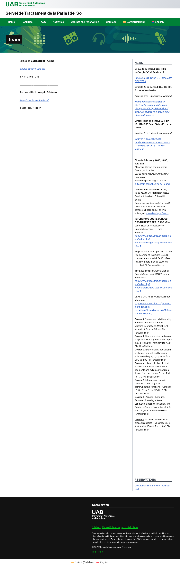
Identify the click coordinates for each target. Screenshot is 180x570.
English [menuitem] (104, 562)
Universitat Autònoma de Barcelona (25, 4)
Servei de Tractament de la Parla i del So (44, 13)
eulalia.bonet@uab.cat (32, 68)
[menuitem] (134, 22)
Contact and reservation (85, 22)
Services (111, 22)
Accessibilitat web (130, 527)
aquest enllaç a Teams (157, 213)
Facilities (27, 22)
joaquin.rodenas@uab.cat (34, 100)
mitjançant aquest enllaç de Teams (152, 183)
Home (11, 22)
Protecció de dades (111, 527)
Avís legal (96, 527)
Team (42, 22)
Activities (58, 22)
